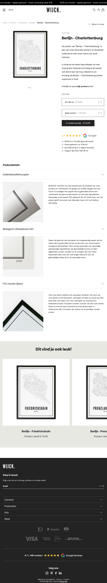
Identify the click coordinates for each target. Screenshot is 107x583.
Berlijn (32, 22)
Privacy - (60, 579)
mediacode (63, 581)
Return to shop (98, 24)
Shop (10, 9)
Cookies (66, 579)
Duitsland (23, 22)
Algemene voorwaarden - (47, 579)
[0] (103, 9)
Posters (13, 22)
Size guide (65, 94)
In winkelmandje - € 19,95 (78, 123)
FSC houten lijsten (13, 283)
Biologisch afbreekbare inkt (18, 229)
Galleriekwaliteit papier (16, 174)
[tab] (29, 87)
